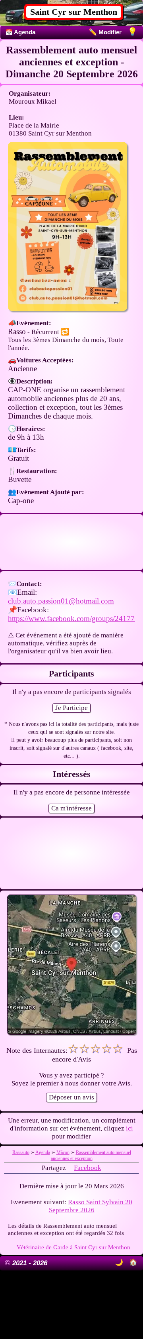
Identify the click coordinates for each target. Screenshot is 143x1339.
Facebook (87, 1168)
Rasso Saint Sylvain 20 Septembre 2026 (91, 1206)
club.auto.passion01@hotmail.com (61, 601)
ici (129, 1128)
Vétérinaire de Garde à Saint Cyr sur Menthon (73, 1247)
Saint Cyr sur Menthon (73, 12)
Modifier (105, 32)
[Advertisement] (71, 542)
